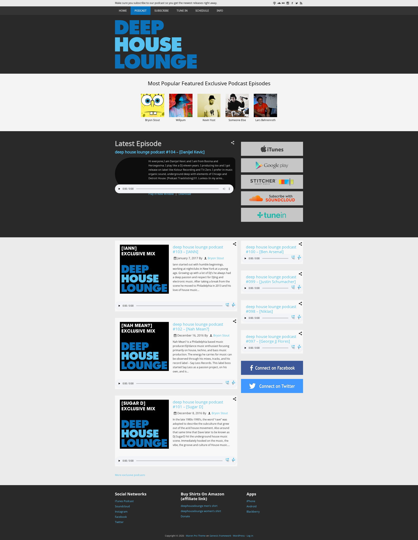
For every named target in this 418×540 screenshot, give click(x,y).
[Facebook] (292, 3)
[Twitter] (297, 3)
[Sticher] (283, 3)
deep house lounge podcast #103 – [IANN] (198, 249)
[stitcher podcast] (272, 182)
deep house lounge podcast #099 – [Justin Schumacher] (271, 279)
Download (184, 194)
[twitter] (272, 386)
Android (252, 506)
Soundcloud (122, 506)
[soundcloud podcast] (272, 198)
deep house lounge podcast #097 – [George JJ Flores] (271, 339)
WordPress (239, 535)
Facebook (121, 517)
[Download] (233, 304)
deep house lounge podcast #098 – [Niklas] (271, 309)
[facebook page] (272, 368)
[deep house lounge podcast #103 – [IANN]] (146, 271)
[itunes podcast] (272, 149)
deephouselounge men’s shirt (199, 506)
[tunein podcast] (272, 215)
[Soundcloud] (279, 3)
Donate (185, 516)
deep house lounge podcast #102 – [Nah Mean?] (198, 326)
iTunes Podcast (124, 501)
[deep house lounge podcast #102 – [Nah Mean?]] (146, 348)
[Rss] (301, 3)
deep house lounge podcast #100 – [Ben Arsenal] (271, 249)
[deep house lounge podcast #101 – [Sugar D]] (146, 426)
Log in (250, 535)
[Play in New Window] (227, 304)
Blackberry (253, 511)
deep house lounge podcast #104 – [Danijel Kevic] (160, 152)
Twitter (119, 522)
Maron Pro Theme (196, 535)
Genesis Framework (220, 535)
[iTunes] (275, 3)
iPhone (251, 501)
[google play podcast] (272, 165)
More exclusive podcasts (130, 475)
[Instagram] (288, 3)
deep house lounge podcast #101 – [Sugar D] (198, 404)
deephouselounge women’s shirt (201, 511)
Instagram (121, 511)
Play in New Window (161, 194)
